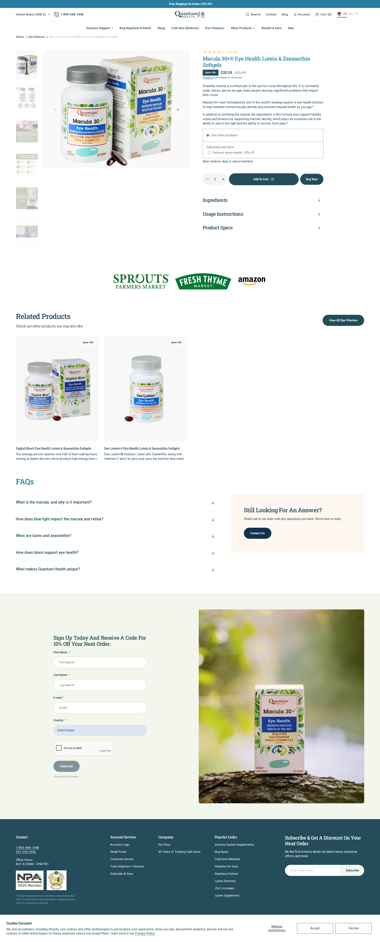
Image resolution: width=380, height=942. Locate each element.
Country (59, 720)
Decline (353, 928)
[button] (301, 14)
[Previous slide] (16, 383)
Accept (315, 928)
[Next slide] (364, 383)
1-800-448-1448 (27, 847)
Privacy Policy (145, 933)
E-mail (58, 697)
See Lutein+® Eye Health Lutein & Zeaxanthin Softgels (142, 448)
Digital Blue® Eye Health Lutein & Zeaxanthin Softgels (53, 448)
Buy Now (312, 179)
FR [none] (356, 13)
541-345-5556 (26, 852)
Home (20, 36)
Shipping (208, 77)
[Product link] (57, 389)
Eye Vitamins (36, 36)
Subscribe (66, 766)
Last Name (61, 675)
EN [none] (345, 13)
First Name (61, 652)
